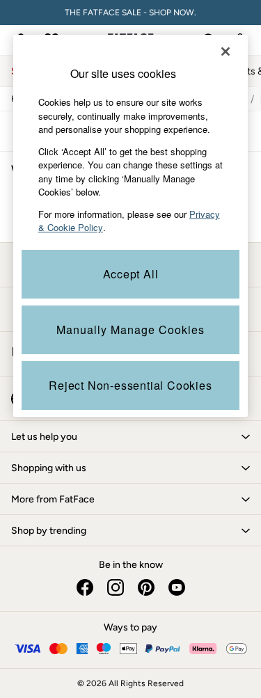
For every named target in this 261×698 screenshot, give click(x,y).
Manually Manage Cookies (130, 330)
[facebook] (85, 587)
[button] (130, 436)
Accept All (131, 274)
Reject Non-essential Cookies (130, 385)
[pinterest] (146, 587)
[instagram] (115, 587)
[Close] (225, 51)
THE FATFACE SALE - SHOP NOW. (130, 12)
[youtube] (176, 587)
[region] (130, 226)
